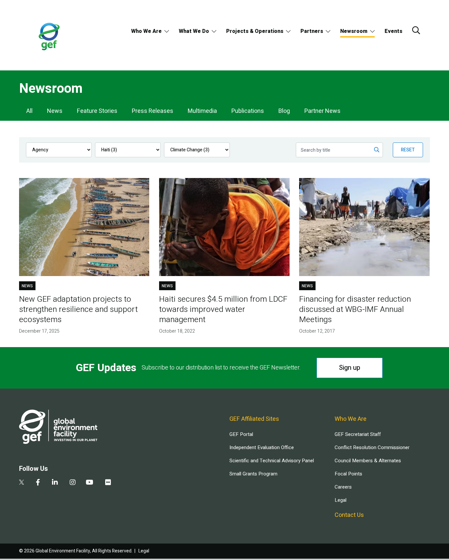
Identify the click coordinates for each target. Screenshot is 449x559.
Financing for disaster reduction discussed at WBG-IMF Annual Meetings (355, 309)
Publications (247, 111)
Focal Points (348, 473)
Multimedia (202, 111)
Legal (340, 500)
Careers (343, 487)
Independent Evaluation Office (261, 447)
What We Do (194, 31)
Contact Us (349, 515)
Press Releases (152, 111)
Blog (284, 111)
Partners (311, 31)
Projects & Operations (254, 31)
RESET (408, 149)
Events (393, 31)
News (54, 111)
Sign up (349, 367)
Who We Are (146, 31)
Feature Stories (97, 111)
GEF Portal (241, 434)
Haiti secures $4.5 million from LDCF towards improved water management (223, 309)
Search (416, 30)
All (29, 111)
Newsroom (353, 31)
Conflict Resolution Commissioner (372, 447)
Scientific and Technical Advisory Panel (271, 460)
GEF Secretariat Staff (358, 434)
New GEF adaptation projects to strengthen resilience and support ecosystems (78, 309)
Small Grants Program (253, 473)
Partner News (322, 111)
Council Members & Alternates (368, 460)
